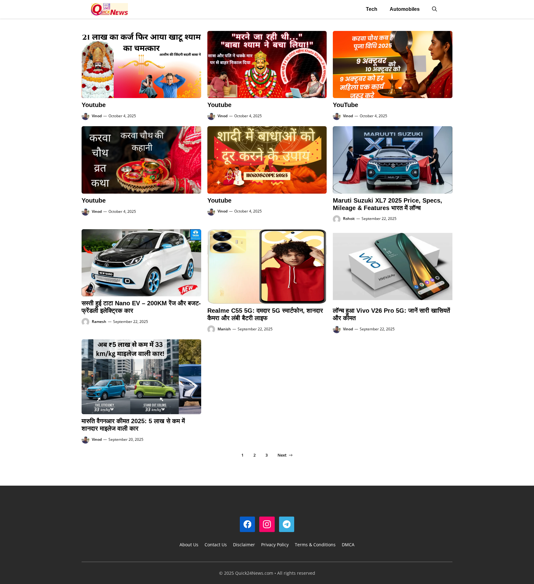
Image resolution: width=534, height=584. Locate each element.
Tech (371, 9)
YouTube (345, 104)
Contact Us (216, 545)
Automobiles (405, 9)
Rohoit (349, 218)
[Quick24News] (109, 9)
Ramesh (99, 321)
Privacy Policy (275, 545)
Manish (224, 329)
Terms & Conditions (315, 545)
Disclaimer (244, 545)
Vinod (97, 115)
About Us (189, 545)
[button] (434, 9)
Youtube (94, 104)
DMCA (348, 545)
